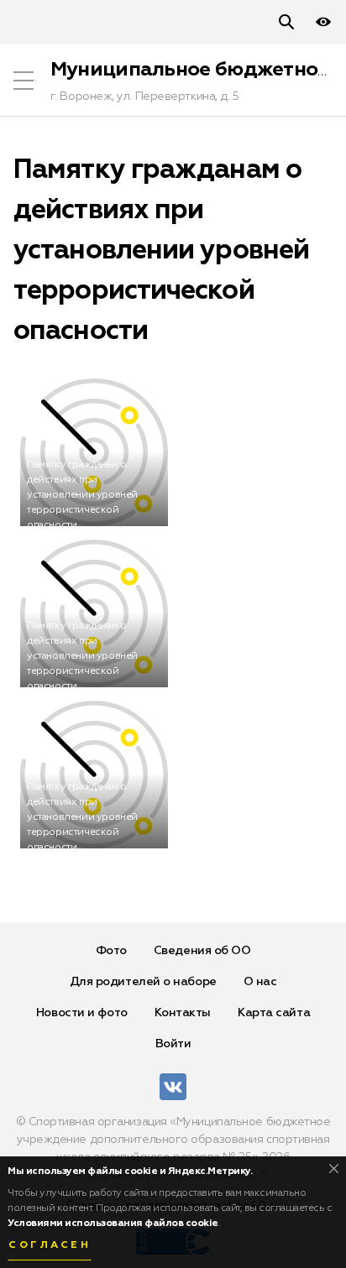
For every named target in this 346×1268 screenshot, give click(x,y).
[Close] (333, 1168)
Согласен (49, 1245)
